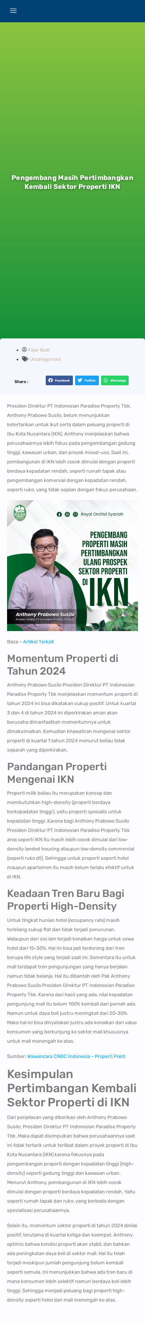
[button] (59, 380)
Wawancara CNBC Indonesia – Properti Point (76, 1056)
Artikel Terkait (38, 641)
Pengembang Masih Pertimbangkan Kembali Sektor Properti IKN (72, 182)
